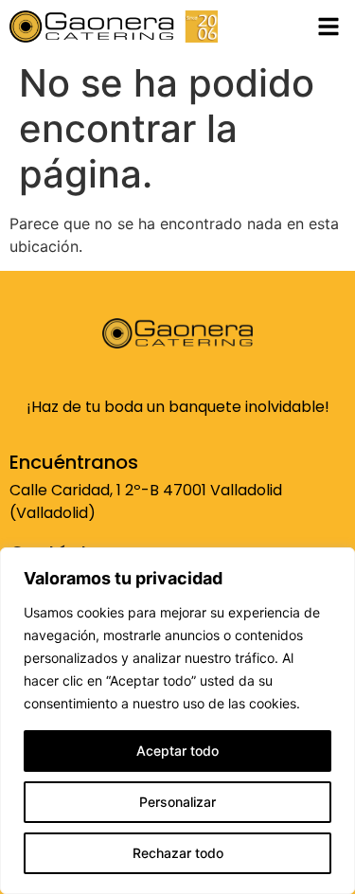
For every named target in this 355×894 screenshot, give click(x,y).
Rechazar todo (178, 853)
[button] (328, 26)
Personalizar (177, 802)
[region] (177, 720)
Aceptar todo (177, 750)
